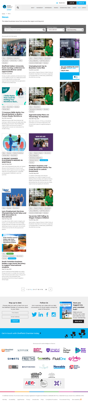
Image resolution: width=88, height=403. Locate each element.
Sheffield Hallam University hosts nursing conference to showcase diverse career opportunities (13, 69)
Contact (84, 7)
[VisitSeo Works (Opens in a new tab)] (43, 359)
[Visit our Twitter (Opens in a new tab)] (34, 314)
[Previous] (23, 289)
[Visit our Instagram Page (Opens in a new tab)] (54, 314)
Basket (62, 3)
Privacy (28, 399)
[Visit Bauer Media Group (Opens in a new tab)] (80, 350)
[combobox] (56, 29)
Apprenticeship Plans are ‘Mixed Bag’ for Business (39, 116)
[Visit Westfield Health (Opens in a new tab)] (7, 350)
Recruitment (5, 60)
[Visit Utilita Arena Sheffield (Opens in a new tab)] (36, 375)
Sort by (68, 27)
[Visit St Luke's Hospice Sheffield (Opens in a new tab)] (74, 359)
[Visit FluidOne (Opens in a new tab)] (59, 359)
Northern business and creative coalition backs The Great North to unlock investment (40, 168)
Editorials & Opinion (44, 60)
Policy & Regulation (34, 60)
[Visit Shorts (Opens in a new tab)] (13, 359)
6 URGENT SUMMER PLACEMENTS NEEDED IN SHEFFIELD (12, 160)
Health (20, 60)
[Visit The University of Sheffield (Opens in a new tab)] (52, 350)
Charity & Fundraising (18, 153)
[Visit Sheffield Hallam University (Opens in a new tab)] (38, 350)
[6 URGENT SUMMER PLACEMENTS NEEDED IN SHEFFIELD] (14, 142)
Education (5, 63)
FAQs (42, 399)
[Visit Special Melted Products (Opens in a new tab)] (13, 367)
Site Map (4, 399)
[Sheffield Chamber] (7, 8)
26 (46, 289)
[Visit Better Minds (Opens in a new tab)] (43, 367)
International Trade (65, 7)
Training (56, 7)
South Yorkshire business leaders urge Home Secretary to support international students (13, 264)
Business (46, 63)
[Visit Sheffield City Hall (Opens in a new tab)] (51, 375)
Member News (13, 60)
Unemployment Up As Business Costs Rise (38, 67)
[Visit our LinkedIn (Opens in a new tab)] (41, 314)
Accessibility (12, 399)
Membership (39, 7)
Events (74, 7)
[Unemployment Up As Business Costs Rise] (41, 47)
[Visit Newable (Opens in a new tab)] (59, 367)
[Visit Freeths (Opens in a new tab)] (28, 359)
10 (42, 289)
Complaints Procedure (51, 399)
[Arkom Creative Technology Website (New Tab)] (81, 400)
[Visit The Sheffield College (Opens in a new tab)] (67, 350)
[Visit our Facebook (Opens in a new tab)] (47, 314)
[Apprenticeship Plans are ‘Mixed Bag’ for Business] (41, 96)
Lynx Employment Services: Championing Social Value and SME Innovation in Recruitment (14, 214)
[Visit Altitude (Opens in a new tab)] (22, 350)
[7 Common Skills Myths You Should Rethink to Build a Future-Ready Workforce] (14, 96)
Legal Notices (20, 399)
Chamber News (43, 160)
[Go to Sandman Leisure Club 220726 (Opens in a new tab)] (70, 48)
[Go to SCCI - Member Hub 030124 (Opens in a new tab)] (70, 70)
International (10, 253)
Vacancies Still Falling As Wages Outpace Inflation (39, 217)
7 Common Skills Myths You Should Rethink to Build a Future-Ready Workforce (13, 114)
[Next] (50, 289)
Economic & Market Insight (36, 63)
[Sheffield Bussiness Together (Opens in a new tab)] (58, 383)
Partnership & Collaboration (13, 58)
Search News (7, 27)
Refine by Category (52, 27)
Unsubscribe (35, 399)
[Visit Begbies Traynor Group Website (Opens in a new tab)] (44, 383)
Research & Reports (38, 58)
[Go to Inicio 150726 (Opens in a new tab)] (70, 91)
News (79, 7)
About (33, 7)
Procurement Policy (64, 399)
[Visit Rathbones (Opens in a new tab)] (28, 367)
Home (3, 13)
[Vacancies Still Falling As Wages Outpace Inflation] (41, 197)
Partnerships (48, 7)
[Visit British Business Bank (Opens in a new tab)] (74, 367)
